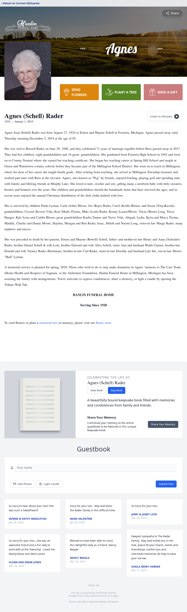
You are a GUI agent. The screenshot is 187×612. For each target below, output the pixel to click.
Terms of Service (103, 595)
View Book (96, 390)
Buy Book (116, 390)
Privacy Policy (83, 595)
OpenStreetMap (97, 601)
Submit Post (166, 484)
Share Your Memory (163, 424)
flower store (103, 322)
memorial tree (48, 322)
